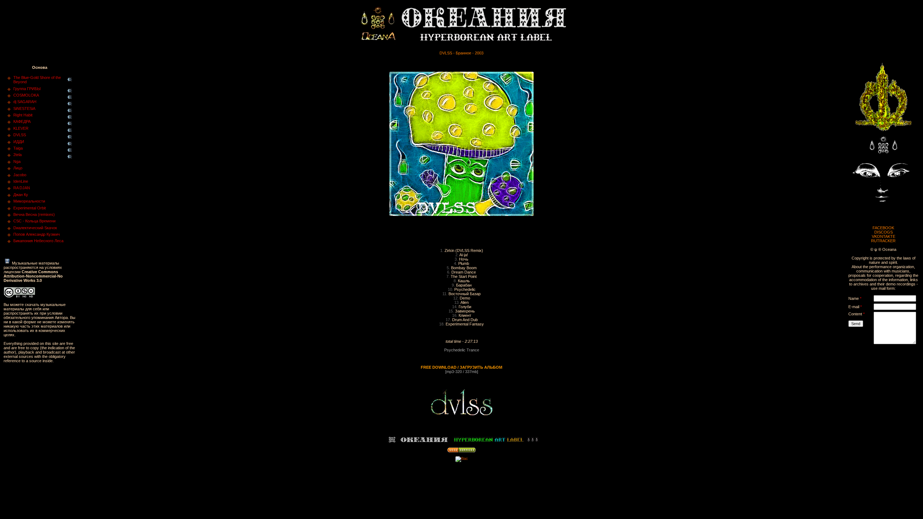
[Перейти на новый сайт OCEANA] (883, 133)
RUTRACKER (883, 241)
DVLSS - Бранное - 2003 (461, 53)
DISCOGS (883, 232)
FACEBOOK (883, 228)
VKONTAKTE (883, 236)
